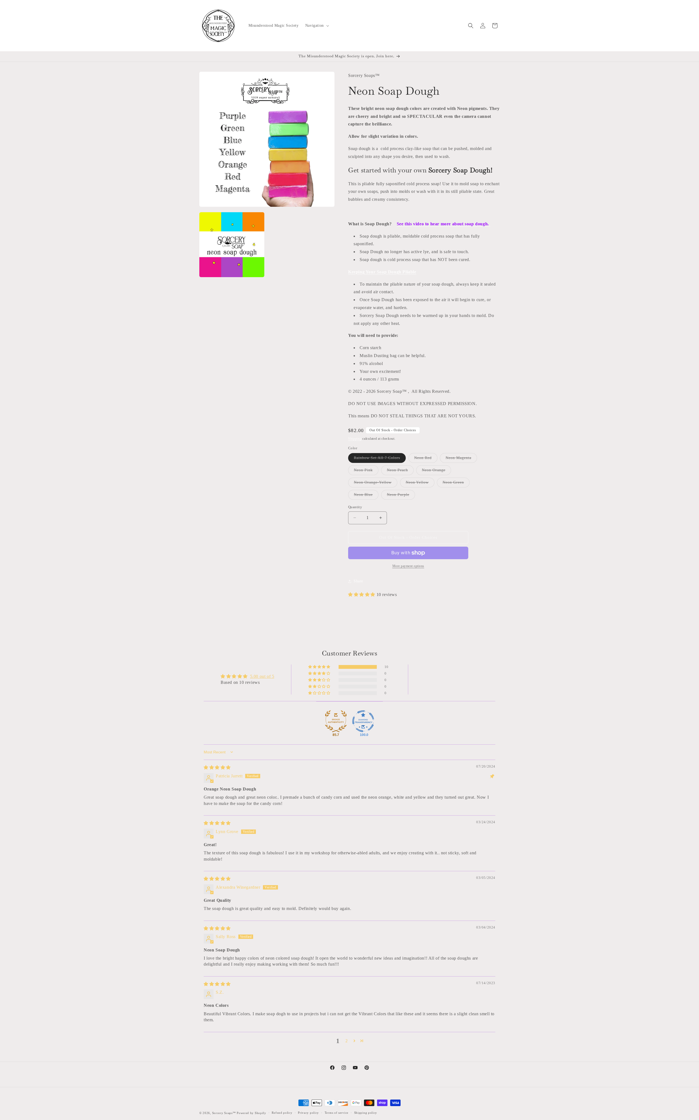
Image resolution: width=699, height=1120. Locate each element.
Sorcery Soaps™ (224, 1113)
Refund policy (282, 1112)
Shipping (355, 439)
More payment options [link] (408, 566)
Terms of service (336, 1112)
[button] (316, 25)
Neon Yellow (420, 483)
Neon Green (456, 483)
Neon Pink (366, 471)
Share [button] (358, 581)
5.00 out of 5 (262, 676)
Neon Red (425, 459)
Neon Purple (401, 496)
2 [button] (346, 1040)
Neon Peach (400, 471)
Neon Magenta (461, 459)
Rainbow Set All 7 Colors (380, 459)
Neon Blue (366, 496)
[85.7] (336, 721)
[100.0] (363, 721)
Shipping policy (365, 1112)
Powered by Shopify (251, 1113)
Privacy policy (308, 1112)
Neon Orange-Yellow (375, 483)
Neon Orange (436, 471)
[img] (217, 767)
